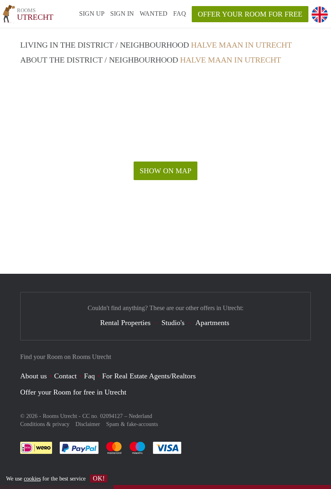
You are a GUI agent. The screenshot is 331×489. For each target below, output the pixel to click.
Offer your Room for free (250, 14)
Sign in (122, 13)
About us (33, 376)
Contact (65, 376)
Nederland (140, 416)
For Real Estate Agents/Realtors (149, 376)
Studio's (172, 323)
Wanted (154, 13)
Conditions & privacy (44, 424)
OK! (99, 478)
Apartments (212, 323)
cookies (32, 479)
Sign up (92, 13)
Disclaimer (87, 424)
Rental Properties (125, 323)
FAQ (179, 13)
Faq (89, 376)
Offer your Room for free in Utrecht (73, 392)
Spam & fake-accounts (132, 424)
